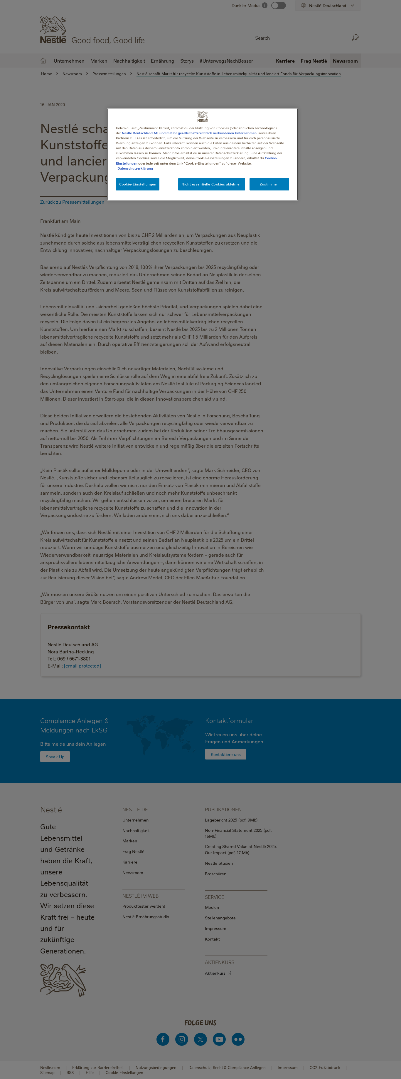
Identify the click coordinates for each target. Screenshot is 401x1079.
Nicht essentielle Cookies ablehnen (211, 184)
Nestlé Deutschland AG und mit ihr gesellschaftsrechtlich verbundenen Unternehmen (189, 133)
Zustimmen (269, 184)
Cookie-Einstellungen (137, 184)
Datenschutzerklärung (135, 168)
